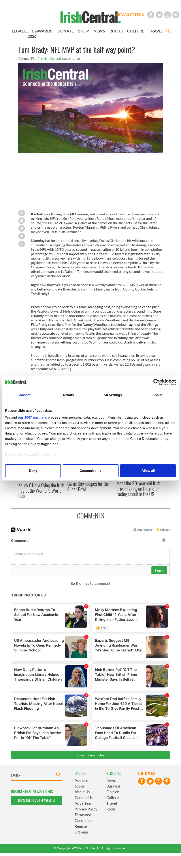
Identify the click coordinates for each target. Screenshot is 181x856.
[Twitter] (159, 14)
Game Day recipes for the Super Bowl (88, 486)
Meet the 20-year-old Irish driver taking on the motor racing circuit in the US (138, 488)
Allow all (148, 471)
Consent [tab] (24, 395)
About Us (82, 792)
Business (113, 786)
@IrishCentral (50, 58)
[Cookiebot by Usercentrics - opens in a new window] (156, 382)
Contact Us (83, 797)
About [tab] (157, 395)
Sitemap (81, 832)
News (111, 780)
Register (81, 826)
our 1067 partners (32, 417)
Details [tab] (68, 395)
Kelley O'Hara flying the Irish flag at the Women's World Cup (41, 490)
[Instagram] (167, 14)
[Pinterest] (175, 14)
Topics (80, 786)
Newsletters (130, 14)
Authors (81, 780)
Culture (112, 797)
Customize (88, 471)
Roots (111, 809)
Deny (33, 471)
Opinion (112, 792)
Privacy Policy (86, 809)
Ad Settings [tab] (113, 395)
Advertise (83, 803)
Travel (111, 803)
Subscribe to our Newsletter (36, 800)
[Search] (168, 31)
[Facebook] (150, 14)
